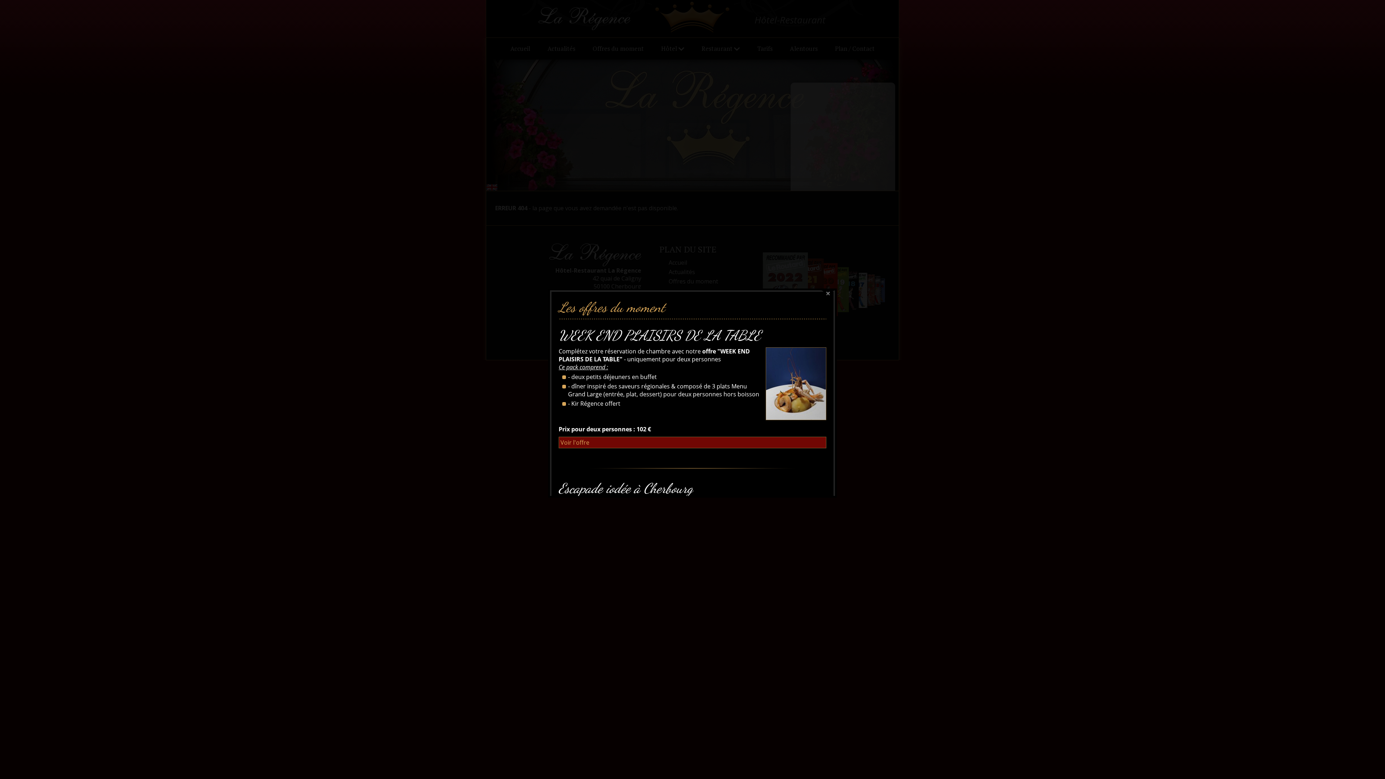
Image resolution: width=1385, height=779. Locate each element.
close (828, 293)
